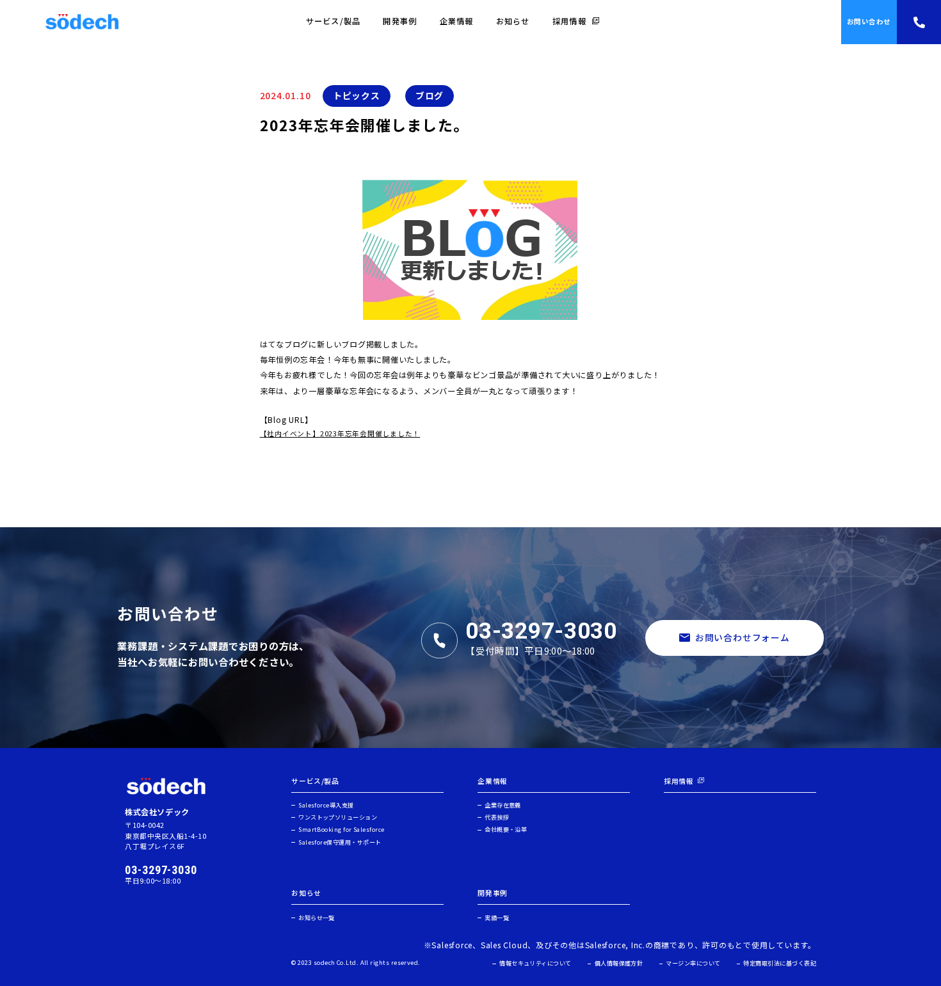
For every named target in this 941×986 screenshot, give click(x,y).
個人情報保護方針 (619, 963)
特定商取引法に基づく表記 (779, 963)
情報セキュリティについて (535, 963)
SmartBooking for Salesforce (341, 829)
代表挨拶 (497, 817)
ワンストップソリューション (337, 817)
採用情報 (569, 21)
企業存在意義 (502, 805)
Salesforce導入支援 (325, 805)
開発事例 (400, 21)
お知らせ (513, 21)
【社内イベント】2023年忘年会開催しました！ (340, 433)
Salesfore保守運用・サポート (339, 842)
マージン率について (693, 963)
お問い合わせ (869, 21)
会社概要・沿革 (506, 829)
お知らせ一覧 (316, 918)
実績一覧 (497, 918)
